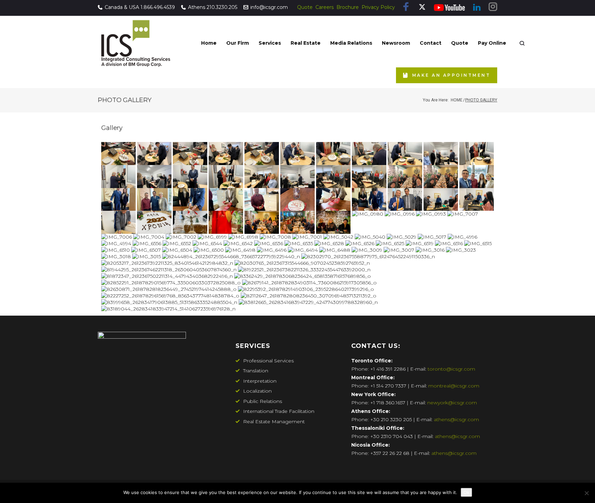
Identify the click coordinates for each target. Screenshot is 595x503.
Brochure (347, 7)
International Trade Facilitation (278, 411)
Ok (466, 492)
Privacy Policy (378, 7)
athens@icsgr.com (456, 419)
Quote (305, 7)
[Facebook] (406, 7)
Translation (255, 371)
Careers (324, 7)
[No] (586, 493)
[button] (237, 43)
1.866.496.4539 (157, 7)
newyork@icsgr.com (452, 403)
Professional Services (268, 361)
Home (456, 100)
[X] (422, 7)
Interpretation (259, 381)
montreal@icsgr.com (453, 386)
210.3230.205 (222, 7)
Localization (257, 391)
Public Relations (262, 401)
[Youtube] (449, 7)
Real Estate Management (274, 421)
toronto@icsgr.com (451, 369)
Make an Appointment (451, 75)
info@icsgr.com (269, 7)
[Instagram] (493, 7)
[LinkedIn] (476, 7)
